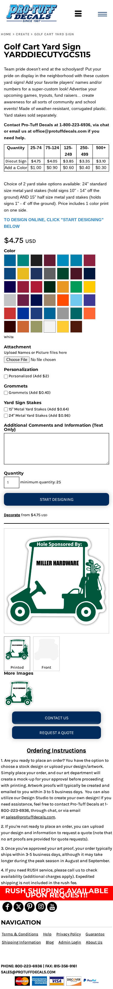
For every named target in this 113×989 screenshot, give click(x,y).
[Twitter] (19, 907)
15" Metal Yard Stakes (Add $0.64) (38, 409)
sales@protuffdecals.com (30, 817)
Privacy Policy (68, 934)
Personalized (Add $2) (28, 376)
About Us (94, 942)
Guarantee (95, 934)
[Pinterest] (30, 907)
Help (47, 934)
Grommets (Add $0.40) (29, 392)
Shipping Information (21, 942)
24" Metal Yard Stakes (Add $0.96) (39, 415)
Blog (50, 942)
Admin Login (69, 942)
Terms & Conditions (20, 934)
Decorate (12, 515)
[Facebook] (7, 907)
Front (46, 667)
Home (6, 34)
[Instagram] (41, 907)
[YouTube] (52, 907)
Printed (17, 667)
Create (23, 34)
